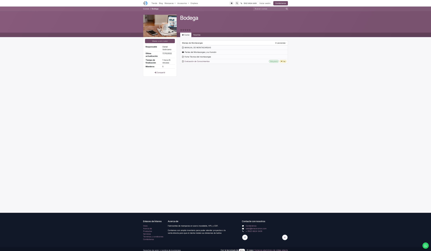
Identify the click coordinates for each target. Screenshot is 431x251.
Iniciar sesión (264, 3)
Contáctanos (280, 3)
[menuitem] (154, 3)
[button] (237, 3)
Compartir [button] (160, 72)
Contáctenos (148, 239)
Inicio (145, 226)
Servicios (147, 234)
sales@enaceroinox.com (256, 228)
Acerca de (147, 228)
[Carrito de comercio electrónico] (231, 3)
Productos (147, 231)
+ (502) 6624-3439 (254, 231)
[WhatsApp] (425, 245)
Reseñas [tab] (196, 35)
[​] (245, 237)
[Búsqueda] (286, 9)
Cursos (146, 9)
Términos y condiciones (153, 236)
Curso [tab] (186, 35)
